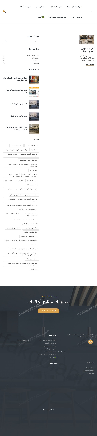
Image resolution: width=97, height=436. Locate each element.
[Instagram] (65, 352)
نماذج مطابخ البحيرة (50, 346)
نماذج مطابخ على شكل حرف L (47, 354)
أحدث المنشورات (24, 335)
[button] (48, 310)
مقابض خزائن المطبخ (31, 259)
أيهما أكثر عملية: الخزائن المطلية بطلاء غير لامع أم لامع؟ (15, 79)
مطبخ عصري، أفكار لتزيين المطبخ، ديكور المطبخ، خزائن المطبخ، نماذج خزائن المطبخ (22, 254)
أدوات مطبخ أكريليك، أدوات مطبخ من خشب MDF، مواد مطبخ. (22, 155)
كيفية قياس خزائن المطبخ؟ (18, 104)
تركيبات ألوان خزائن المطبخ (18, 116)
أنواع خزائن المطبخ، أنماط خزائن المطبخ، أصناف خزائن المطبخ (22, 190)
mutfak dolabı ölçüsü (31, 146)
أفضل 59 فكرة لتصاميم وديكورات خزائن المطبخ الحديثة (16, 128)
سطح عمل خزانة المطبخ (13, 228)
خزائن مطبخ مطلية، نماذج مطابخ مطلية (27, 209)
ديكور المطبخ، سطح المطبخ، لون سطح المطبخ (25, 219)
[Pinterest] (62, 352)
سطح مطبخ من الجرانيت (30, 232)
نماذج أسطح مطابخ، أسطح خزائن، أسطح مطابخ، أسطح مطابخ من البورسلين (22, 264)
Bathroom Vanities (88, 371)
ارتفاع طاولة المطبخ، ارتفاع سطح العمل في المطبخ (23, 195)
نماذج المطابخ (33, 269)
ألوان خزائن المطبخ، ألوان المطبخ (14, 180)
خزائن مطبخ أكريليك (23, 340)
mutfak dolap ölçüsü (16, 146)
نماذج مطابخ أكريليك (50, 349)
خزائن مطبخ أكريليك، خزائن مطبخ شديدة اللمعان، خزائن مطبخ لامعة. (22, 200)
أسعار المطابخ (33, 170)
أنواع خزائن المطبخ (32, 185)
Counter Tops (90, 368)
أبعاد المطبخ (34, 150)
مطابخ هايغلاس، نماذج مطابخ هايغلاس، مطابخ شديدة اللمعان (21, 240)
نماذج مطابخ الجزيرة (50, 351)
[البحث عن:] (21, 41)
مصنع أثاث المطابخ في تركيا (48, 340)
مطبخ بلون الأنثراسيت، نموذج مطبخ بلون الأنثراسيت (23, 249)
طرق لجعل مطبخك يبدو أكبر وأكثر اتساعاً (16, 91)
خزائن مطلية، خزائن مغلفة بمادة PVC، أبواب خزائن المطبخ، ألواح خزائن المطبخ (21, 214)
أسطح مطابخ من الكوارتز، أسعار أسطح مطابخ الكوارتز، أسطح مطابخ (22, 165)
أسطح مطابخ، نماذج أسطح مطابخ (28, 160)
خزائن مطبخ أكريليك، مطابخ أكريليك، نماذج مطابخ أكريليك (22, 205)
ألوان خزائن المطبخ (32, 180)
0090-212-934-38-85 (82, 346)
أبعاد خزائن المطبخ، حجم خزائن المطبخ (17, 150)
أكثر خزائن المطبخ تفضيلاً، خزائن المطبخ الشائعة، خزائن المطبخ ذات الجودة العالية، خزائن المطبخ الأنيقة (22, 175)
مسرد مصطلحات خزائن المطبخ (29, 236)
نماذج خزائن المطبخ (50, 343)
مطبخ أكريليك (33, 244)
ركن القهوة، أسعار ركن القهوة (29, 224)
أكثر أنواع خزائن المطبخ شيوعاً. (87, 50)
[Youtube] (58, 352)
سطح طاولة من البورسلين (30, 228)
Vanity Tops (90, 373)
